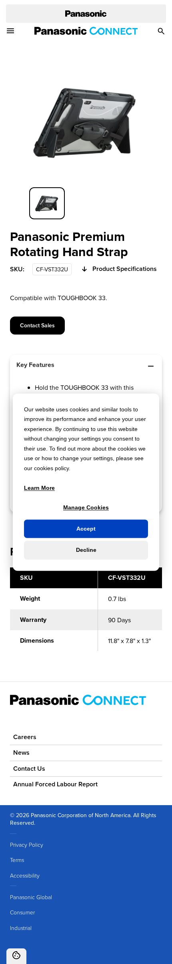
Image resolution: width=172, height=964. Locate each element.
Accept (86, 529)
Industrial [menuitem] (21, 928)
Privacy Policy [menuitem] (26, 844)
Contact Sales (37, 325)
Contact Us (29, 768)
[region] (86, 613)
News (21, 752)
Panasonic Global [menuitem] (31, 897)
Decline (86, 550)
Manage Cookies (86, 507)
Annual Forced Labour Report (55, 784)
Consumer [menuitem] (22, 912)
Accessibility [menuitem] (25, 875)
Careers (24, 737)
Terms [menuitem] (17, 860)
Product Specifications (124, 269)
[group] (47, 203)
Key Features (35, 364)
